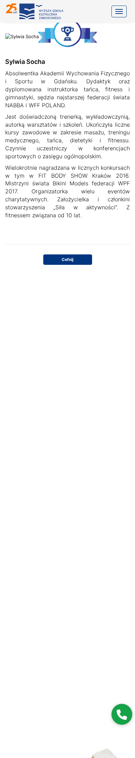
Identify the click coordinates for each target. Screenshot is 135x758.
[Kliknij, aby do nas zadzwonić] (121, 714)
